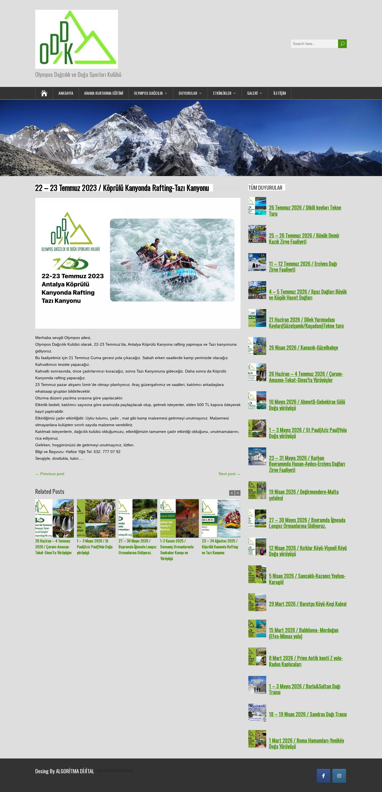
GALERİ (252, 93)
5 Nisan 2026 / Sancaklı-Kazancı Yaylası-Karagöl (307, 578)
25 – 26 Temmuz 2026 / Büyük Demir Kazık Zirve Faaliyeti (304, 238)
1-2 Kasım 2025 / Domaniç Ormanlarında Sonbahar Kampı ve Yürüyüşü (177, 549)
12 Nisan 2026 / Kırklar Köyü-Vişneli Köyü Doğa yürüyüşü (308, 551)
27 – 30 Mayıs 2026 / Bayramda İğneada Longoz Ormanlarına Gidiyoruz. (138, 546)
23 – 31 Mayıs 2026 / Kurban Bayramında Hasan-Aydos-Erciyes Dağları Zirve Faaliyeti (307, 463)
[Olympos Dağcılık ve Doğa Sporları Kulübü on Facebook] (324, 776)
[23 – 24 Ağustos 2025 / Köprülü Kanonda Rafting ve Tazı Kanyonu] (223, 518)
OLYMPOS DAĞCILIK (148, 93)
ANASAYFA (65, 93)
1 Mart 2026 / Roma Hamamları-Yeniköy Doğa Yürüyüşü (306, 743)
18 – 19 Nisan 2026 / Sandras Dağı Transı (308, 714)
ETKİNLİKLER (222, 93)
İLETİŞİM (279, 93)
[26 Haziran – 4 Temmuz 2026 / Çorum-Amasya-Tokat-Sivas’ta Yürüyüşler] (56, 518)
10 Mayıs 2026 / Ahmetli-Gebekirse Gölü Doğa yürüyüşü (307, 404)
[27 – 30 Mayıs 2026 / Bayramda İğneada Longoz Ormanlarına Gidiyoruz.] (139, 518)
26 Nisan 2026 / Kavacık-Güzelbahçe (303, 347)
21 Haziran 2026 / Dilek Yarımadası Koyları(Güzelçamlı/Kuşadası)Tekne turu (306, 322)
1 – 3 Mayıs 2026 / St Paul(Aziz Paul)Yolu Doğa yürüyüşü (94, 546)
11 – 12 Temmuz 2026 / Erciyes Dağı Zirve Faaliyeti (303, 266)
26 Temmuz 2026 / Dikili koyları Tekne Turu (305, 210)
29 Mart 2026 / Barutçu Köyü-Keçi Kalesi (307, 603)
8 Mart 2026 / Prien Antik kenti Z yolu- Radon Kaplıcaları (306, 661)
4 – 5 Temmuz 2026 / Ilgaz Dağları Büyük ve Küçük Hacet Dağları (308, 294)
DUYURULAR (188, 93)
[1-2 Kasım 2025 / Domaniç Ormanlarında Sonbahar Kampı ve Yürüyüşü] (181, 518)
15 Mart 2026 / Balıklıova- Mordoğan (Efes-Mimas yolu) (303, 633)
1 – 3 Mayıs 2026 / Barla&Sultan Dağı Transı (304, 689)
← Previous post (49, 473)
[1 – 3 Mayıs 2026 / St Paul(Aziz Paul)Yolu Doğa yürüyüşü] (98, 518)
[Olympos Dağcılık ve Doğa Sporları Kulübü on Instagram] (339, 776)
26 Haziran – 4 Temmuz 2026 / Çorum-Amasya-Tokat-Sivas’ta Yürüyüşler (53, 546)
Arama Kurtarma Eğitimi (103, 93)
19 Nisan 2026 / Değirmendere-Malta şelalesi (304, 494)
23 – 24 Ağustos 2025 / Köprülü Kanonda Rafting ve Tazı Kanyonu (220, 546)
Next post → (229, 473)
